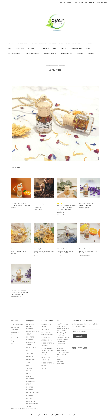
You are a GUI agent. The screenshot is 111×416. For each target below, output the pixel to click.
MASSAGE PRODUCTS (50, 53)
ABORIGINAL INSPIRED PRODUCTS (17, 44)
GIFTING (88, 48)
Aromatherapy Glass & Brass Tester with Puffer (43, 204)
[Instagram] (64, 2)
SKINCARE (91, 53)
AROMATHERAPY (89, 44)
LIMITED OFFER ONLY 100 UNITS (47, 344)
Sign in (91, 2)
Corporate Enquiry (17, 324)
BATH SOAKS (31, 48)
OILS (9, 48)
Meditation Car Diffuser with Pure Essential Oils (65, 252)
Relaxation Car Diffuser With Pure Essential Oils (20, 293)
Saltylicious (45, 330)
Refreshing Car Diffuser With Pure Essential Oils (88, 252)
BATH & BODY (43, 48)
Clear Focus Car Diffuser (18, 251)
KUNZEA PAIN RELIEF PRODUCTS (17, 58)
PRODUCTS (80, 53)
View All (43, 368)
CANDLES (63, 48)
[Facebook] (61, 2)
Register (100, 2)
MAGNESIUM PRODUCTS (32, 53)
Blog (12, 341)
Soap (54, 48)
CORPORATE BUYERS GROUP (38, 44)
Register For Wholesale (15, 329)
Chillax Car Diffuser (85, 205)
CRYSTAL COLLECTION (14, 53)
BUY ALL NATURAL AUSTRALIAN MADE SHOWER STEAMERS (47, 351)
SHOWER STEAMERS (76, 48)
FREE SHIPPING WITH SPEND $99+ (47, 334)
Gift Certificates (81, 2)
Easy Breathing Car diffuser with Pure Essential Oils (44, 252)
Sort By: (14, 167)
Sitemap (14, 344)
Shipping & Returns (15, 334)
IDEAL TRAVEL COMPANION (45, 359)
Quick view (21, 187)
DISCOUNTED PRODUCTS (56, 44)
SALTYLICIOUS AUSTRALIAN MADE (47, 339)
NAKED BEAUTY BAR (66, 53)
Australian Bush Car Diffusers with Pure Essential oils (66, 209)
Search (69, 2)
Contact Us (14, 338)
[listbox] (22, 167)
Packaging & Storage (73, 44)
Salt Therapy (20, 48)
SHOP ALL (32, 58)
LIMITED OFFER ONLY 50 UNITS (47, 364)
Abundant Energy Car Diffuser (20, 205)
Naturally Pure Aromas (46, 326)
